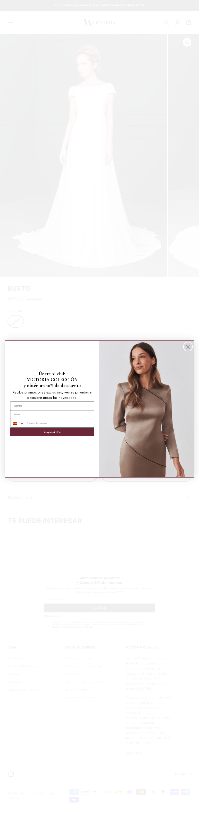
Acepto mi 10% (52, 432)
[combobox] (17, 423)
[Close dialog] (188, 346)
